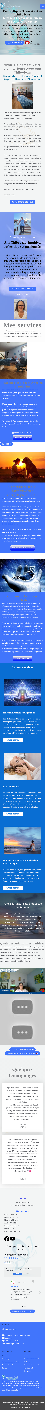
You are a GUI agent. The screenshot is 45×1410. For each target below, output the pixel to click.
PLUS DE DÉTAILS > (13, 740)
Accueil (4, 1356)
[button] (40, 1292)
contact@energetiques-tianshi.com (17, 1335)
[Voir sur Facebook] (33, 1281)
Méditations (27, 1371)
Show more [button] (15, 1299)
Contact (4, 1368)
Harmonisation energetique (33, 1365)
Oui (17, 1273)
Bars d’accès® (28, 1368)
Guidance (27, 1362)
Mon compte (6, 1359)
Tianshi (26, 1356)
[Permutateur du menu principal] (42, 6)
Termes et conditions (9, 1365)
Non (27, 1273)
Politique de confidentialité (10, 1362)
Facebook (8, 1338)
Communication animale (32, 1359)
